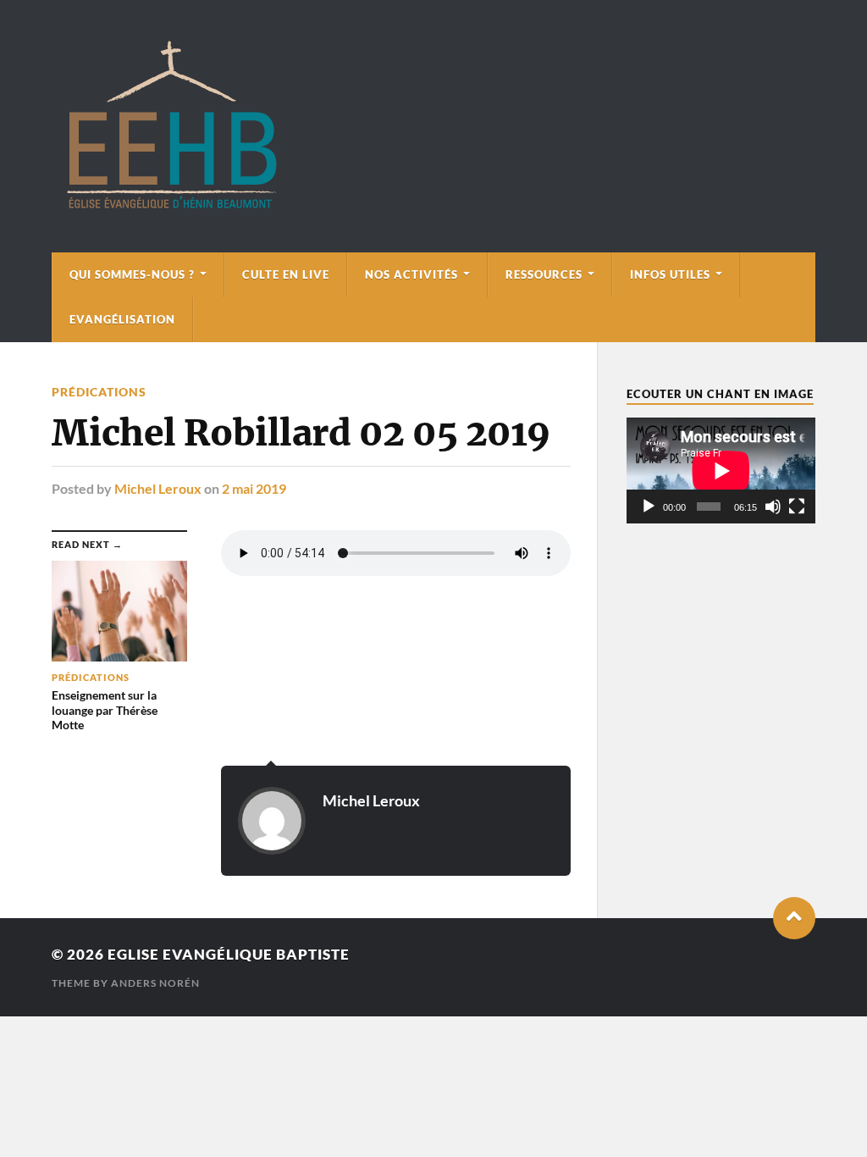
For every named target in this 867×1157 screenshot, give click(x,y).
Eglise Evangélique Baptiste (229, 954)
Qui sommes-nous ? (132, 274)
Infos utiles (670, 274)
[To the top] (794, 918)
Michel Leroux (158, 488)
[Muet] (773, 506)
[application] (721, 470)
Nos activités (411, 274)
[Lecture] (648, 506)
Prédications (99, 392)
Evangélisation (122, 319)
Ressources (544, 274)
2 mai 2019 (254, 488)
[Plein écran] (796, 506)
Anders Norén (155, 983)
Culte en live (285, 274)
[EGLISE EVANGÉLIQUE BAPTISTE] (171, 206)
